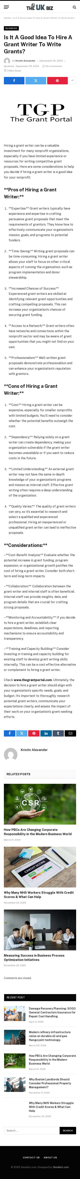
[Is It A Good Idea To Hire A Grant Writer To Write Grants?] (40, 113)
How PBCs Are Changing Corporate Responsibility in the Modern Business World (52, 1059)
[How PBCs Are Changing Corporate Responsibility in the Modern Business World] (40, 804)
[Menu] (6, 7)
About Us (50, 1157)
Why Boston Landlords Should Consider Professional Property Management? (50, 1083)
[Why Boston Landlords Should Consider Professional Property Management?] (14, 1084)
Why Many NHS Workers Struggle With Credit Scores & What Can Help (51, 1106)
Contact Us (31, 1157)
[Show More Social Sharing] (72, 80)
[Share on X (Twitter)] (35, 80)
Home (7, 18)
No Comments (54, 66)
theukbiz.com (61, 1167)
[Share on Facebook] (14, 80)
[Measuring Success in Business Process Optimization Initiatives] (40, 930)
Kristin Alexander (25, 60)
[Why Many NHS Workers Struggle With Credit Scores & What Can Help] (40, 867)
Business (11, 28)
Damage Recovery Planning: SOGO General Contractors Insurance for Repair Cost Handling (52, 1012)
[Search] (74, 7)
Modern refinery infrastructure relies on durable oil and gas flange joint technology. (49, 1036)
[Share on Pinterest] (57, 80)
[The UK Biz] (40, 7)
